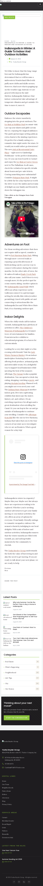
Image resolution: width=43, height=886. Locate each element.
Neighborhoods (7, 788)
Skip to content (5, 1)
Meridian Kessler (8, 821)
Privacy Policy (7, 804)
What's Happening (12, 667)
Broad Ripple (6, 824)
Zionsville (5, 834)
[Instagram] (19, 881)
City (6, 683)
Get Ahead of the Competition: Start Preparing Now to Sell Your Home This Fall (25, 617)
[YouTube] (29, 881)
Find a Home (6, 791)
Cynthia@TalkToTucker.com (14, 767)
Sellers (4, 794)
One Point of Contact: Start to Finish (24, 628)
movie (31, 380)
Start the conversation (16, 718)
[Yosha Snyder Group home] (9, 6)
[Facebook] (14, 881)
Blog (13, 41)
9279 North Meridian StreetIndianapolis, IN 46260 (14, 759)
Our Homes (9, 689)
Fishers (4, 831)
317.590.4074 (9, 764)
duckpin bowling (18, 383)
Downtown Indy (7, 837)
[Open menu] (40, 4)
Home (7, 41)
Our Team (5, 784)
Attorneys (5, 798)
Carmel (4, 817)
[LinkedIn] (24, 881)
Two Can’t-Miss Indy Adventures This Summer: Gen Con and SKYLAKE (25, 640)
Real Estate (9, 662)
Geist (4, 828)
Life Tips (8, 678)
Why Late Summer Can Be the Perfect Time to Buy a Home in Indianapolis (24, 604)
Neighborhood (10, 673)
